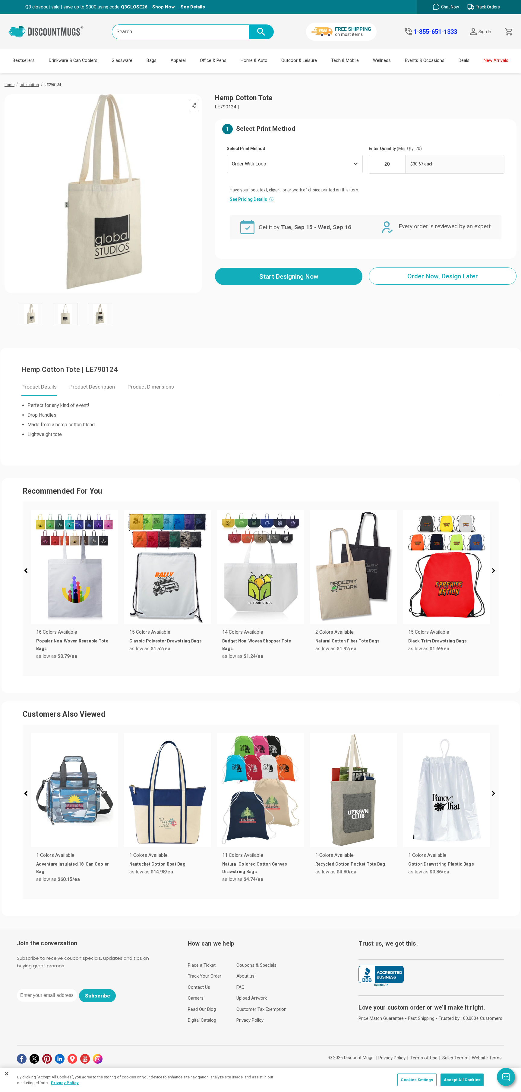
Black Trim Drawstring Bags (437, 641)
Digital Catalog (202, 1020)
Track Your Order (204, 976)
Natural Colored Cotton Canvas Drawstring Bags (254, 868)
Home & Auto (254, 60)
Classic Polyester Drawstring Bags (165, 641)
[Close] (6, 1073)
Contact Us (199, 987)
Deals (464, 60)
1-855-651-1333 (435, 31)
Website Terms (487, 1058)
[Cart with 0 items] (508, 32)
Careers (196, 998)
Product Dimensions (151, 387)
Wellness (382, 60)
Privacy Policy (250, 1020)
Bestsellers (24, 60)
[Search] (261, 31)
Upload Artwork (251, 998)
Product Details (39, 387)
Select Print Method (246, 148)
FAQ (240, 987)
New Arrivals (496, 60)
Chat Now (450, 7)
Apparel (178, 60)
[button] (28, 571)
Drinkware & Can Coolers (73, 60)
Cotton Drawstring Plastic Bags (441, 864)
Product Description (92, 387)
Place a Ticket (202, 965)
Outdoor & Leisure (299, 60)
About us (245, 976)
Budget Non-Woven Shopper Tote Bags (256, 645)
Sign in (484, 31)
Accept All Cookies (462, 1080)
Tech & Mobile (345, 60)
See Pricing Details (251, 199)
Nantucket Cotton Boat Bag (157, 864)
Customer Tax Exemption (261, 1009)
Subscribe (97, 996)
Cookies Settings (417, 1080)
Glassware (122, 60)
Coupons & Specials (256, 965)
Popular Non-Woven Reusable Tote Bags (72, 645)
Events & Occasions (424, 60)
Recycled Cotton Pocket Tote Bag (350, 864)
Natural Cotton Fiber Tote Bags (347, 641)
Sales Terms (454, 1058)
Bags (151, 60)
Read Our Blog (202, 1009)
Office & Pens (213, 60)
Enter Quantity (395, 148)
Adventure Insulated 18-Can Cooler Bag (72, 868)
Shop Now (163, 7)
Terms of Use (423, 1058)
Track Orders (488, 7)
